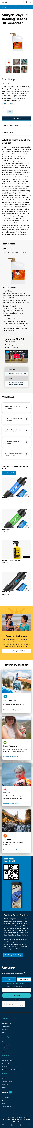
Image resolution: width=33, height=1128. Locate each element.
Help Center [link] (5, 1097)
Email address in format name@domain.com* (16, 986)
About (3, 1078)
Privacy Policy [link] (17, 1119)
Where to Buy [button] (24, 979)
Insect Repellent (6, 1026)
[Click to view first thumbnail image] (8, 61)
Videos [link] (3, 1103)
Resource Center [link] (6, 1107)
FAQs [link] (3, 1100)
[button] (25, 2)
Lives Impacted (6, 1066)
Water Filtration (6, 1023)
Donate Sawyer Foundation (9, 1069)
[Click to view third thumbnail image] (24, 61)
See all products (9, 473)
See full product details (8, 104)
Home (11, 6)
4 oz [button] (4, 111)
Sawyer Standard (7, 1081)
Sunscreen (24, 6)
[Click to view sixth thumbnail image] (24, 69)
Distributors (5, 1084)
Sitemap (19, 1117)
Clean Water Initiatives (8, 1060)
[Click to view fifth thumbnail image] (16, 69)
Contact (4, 1087)
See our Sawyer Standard (16, 651)
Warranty (16, 1122)
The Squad (5, 1048)
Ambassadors (6, 1045)
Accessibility (6, 1119)
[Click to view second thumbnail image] (16, 61)
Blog (3, 1042)
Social (3, 1051)
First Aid (4, 1033)
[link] (5, 2)
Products (17, 6)
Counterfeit (27, 1119)
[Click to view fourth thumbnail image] (8, 69)
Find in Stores (16, 118)
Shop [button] (9, 979)
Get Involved (5, 1063)
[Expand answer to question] (26, 407)
